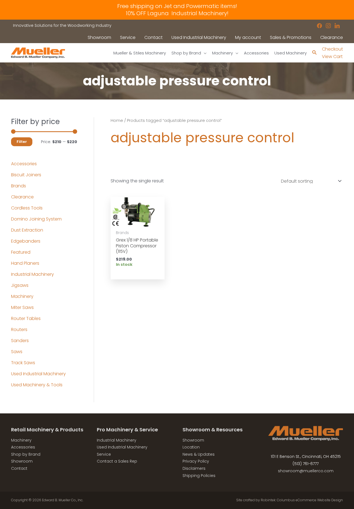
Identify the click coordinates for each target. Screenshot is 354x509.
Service (104, 454)
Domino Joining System (36, 219)
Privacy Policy (196, 461)
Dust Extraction (27, 230)
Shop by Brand (25, 454)
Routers (19, 329)
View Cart (332, 56)
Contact (19, 468)
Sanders (20, 340)
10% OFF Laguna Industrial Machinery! (177, 13)
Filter (22, 141)
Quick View (137, 222)
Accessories (24, 164)
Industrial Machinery (32, 274)
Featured (20, 252)
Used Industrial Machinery (38, 374)
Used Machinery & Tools (37, 385)
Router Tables (26, 318)
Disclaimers (194, 468)
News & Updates (199, 454)
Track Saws (23, 363)
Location (191, 447)
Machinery (22, 296)
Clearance (22, 197)
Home (117, 120)
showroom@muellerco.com (306, 471)
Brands (18, 186)
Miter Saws (22, 307)
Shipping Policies (199, 475)
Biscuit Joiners (26, 175)
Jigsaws (19, 285)
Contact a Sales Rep (117, 461)
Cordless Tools (27, 208)
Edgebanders (25, 241)
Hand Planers (25, 263)
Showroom (22, 461)
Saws (16, 351)
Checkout (332, 49)
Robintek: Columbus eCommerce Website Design (302, 500)
